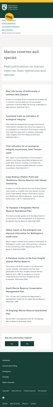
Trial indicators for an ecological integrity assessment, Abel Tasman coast (23, 149)
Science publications (9, 23)
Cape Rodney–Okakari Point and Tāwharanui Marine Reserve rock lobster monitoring (26, 180)
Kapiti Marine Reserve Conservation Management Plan (24, 290)
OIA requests (42, 391)
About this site (16, 391)
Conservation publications (10, 26)
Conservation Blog (9, 366)
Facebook (6, 360)
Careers (5, 403)
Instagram (6, 371)
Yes (11, 344)
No (27, 344)
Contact (33, 403)
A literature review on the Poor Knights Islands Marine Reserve (25, 260)
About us (25, 403)
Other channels (8, 382)
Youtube (5, 377)
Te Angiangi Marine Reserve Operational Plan (26, 312)
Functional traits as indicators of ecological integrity (22, 117)
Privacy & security (29, 391)
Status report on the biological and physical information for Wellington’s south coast (24, 233)
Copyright (5, 391)
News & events (15, 403)
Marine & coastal (7, 30)
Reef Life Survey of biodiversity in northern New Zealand (23, 93)
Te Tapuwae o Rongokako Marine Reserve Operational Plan (22, 209)
